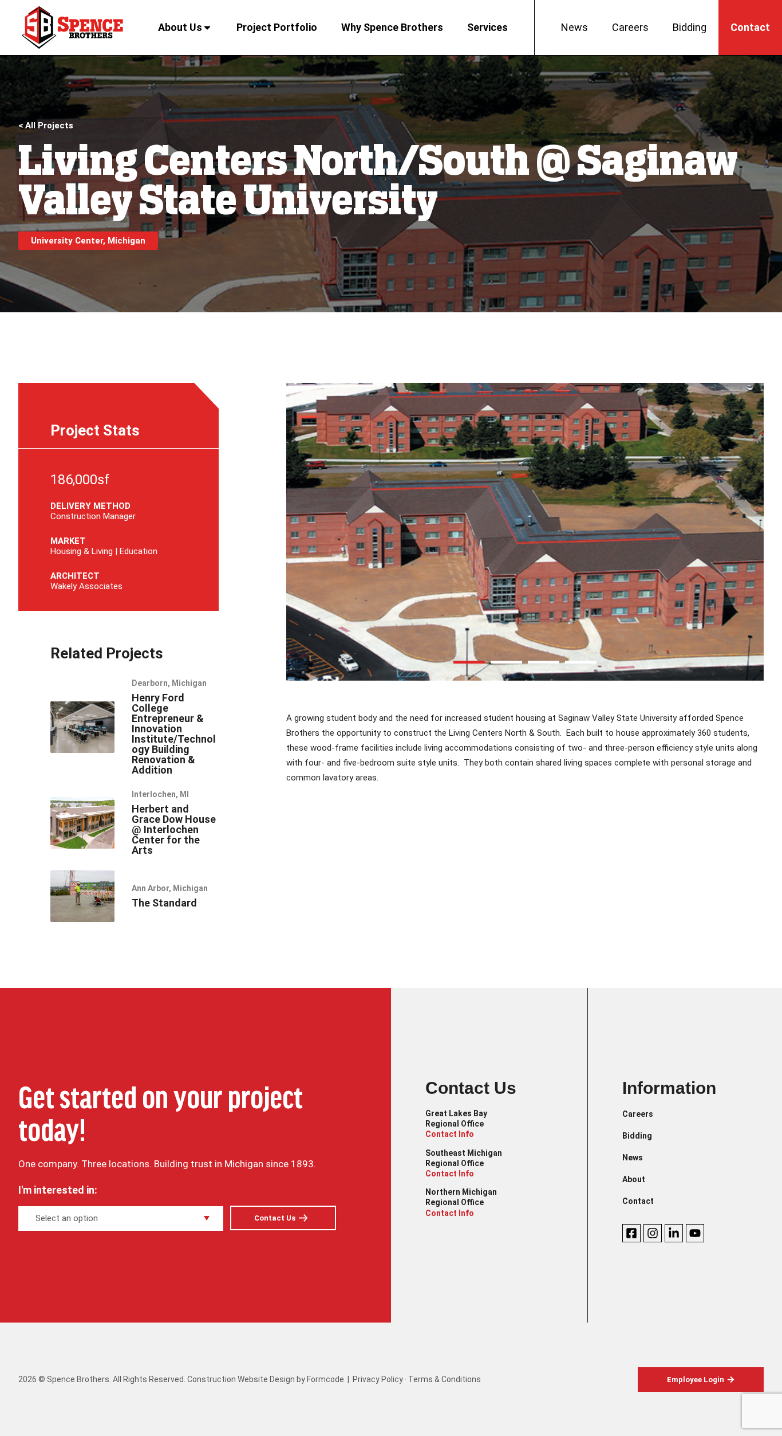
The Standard (164, 903)
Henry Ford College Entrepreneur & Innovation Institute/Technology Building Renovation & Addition (174, 734)
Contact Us (274, 1218)
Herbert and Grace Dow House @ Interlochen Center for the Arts (174, 829)
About (633, 1179)
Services (487, 27)
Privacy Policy (378, 1379)
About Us (180, 27)
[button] (469, 662)
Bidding (689, 27)
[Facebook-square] (631, 1233)
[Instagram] (652, 1233)
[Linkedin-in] (674, 1233)
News (574, 27)
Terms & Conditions (444, 1379)
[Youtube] (695, 1233)
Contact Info (449, 1134)
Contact (750, 27)
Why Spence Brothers (392, 27)
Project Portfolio (276, 27)
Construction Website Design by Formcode (265, 1379)
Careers (630, 27)
